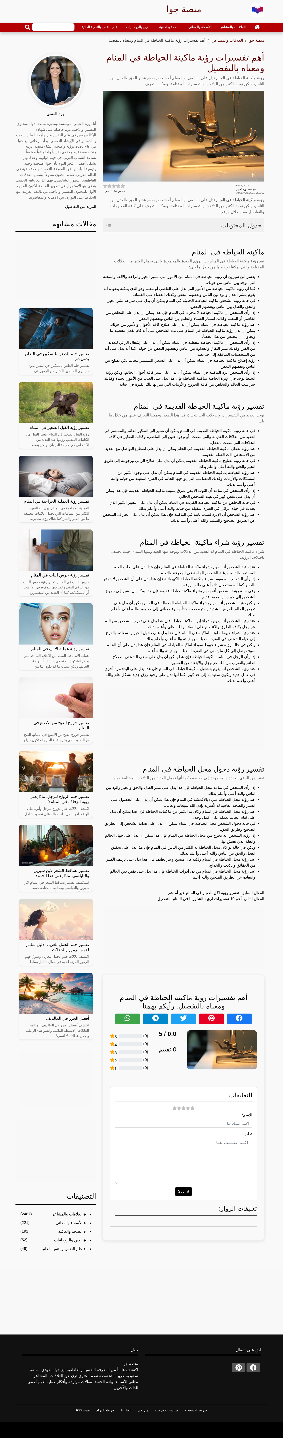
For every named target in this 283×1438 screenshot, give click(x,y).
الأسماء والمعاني (200, 27)
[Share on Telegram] (155, 1019)
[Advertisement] (183, 719)
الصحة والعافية (169, 27)
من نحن (143, 1410)
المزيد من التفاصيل (80, 206)
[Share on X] (183, 1019)
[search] (27, 27)
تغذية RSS (83, 1410)
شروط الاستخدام (196, 1410)
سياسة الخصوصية (166, 1410)
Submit (183, 1191)
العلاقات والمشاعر (233, 27)
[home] (257, 27)
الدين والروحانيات (138, 27)
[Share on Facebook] (239, 1019)
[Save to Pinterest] (211, 1019)
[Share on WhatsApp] (127, 1019)
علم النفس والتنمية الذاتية (100, 27)
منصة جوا (256, 40)
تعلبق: (247, 1134)
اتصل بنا (126, 1410)
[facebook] (253, 1367)
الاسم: (247, 1115)
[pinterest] (238, 1367)
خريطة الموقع (105, 1410)
